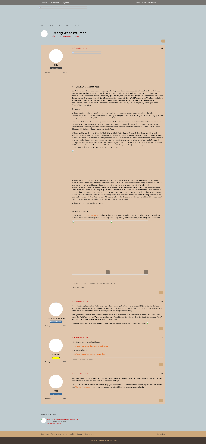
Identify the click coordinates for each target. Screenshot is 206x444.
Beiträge (47, 72)
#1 (162, 48)
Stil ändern (161, 434)
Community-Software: (103, 441)
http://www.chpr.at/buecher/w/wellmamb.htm (89, 346)
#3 (162, 337)
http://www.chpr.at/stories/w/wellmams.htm (88, 354)
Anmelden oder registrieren (146, 3)
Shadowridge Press (91, 215)
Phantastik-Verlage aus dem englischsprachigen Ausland (68, 419)
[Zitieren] (161, 292)
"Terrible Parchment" (82, 387)
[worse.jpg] (91, 248)
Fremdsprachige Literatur (54, 423)
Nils (53, 36)
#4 (162, 374)
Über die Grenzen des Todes (82, 360)
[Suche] (161, 2)
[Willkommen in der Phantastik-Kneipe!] (103, 14)
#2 (162, 301)
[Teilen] (163, 41)
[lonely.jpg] (129, 248)
